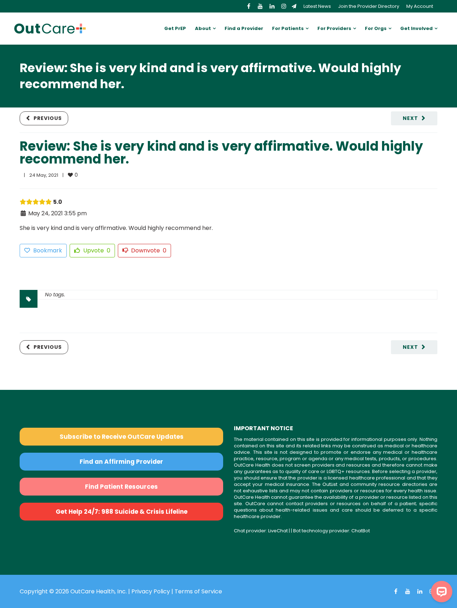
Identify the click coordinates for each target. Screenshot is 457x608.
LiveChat (278, 530)
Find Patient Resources (121, 486)
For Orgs (376, 28)
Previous (48, 118)
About (203, 28)
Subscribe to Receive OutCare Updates (122, 436)
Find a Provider (244, 28)
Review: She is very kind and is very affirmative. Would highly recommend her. (221, 152)
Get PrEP (175, 28)
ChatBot (360, 530)
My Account (419, 6)
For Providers (334, 28)
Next (410, 118)
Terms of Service (198, 591)
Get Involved (416, 28)
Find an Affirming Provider (121, 461)
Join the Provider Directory (368, 6)
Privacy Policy (150, 591)
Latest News (317, 6)
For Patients (288, 28)
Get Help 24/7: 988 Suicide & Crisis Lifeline (121, 511)
